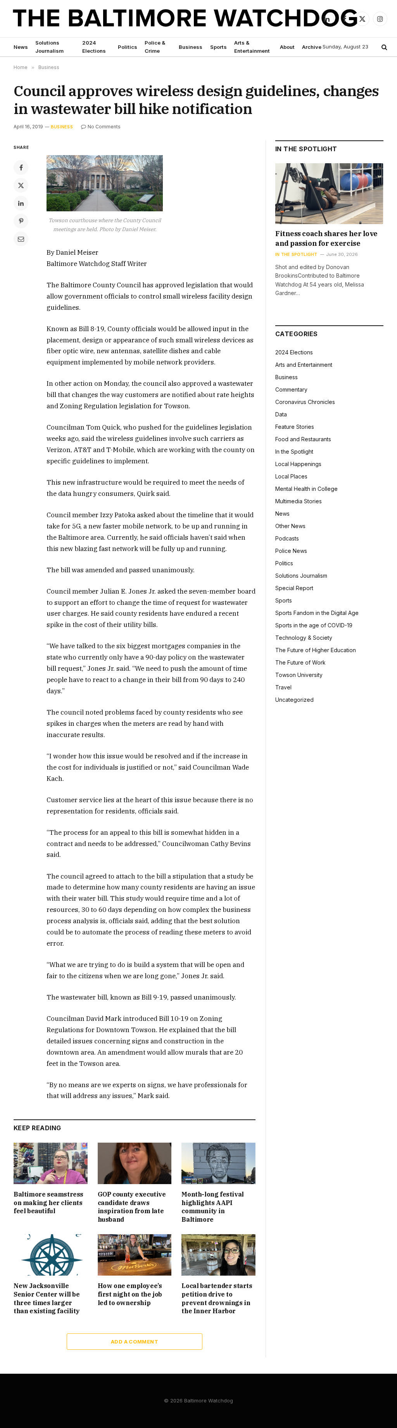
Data (281, 414)
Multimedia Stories (298, 501)
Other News (290, 526)
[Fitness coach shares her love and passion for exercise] (329, 193)
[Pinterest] (21, 221)
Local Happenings (298, 464)
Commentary (291, 389)
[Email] (21, 238)
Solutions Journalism (49, 47)
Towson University (299, 675)
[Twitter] (21, 185)
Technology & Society (303, 637)
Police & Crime (155, 47)
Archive (311, 47)
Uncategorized (294, 699)
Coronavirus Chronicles (305, 402)
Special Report (294, 588)
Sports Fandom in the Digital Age (317, 613)
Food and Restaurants (303, 439)
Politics (127, 47)
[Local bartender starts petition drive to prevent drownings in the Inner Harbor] (218, 1255)
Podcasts (287, 538)
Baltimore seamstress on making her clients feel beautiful (48, 1202)
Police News (291, 550)
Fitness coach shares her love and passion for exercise (326, 238)
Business (190, 47)
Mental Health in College (306, 488)
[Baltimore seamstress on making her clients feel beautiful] (51, 1163)
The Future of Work (300, 662)
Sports (218, 47)
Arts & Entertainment (252, 47)
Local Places (291, 476)
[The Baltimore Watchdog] (185, 18)
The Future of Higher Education (315, 650)
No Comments (104, 127)
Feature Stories (294, 426)
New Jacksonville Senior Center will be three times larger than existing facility (47, 1298)
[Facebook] (21, 167)
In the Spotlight (296, 254)
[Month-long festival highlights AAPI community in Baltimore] (218, 1163)
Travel (283, 687)
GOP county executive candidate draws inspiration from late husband (132, 1206)
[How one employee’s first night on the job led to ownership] (135, 1255)
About (287, 47)
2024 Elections (94, 47)
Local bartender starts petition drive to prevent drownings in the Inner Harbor (216, 1298)
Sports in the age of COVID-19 (313, 625)
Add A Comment (134, 1341)
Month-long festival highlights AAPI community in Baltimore (212, 1206)
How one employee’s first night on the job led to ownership (130, 1294)
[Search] (383, 47)
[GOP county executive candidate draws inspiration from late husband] (135, 1163)
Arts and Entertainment (303, 364)
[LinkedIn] (21, 203)
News (21, 47)
